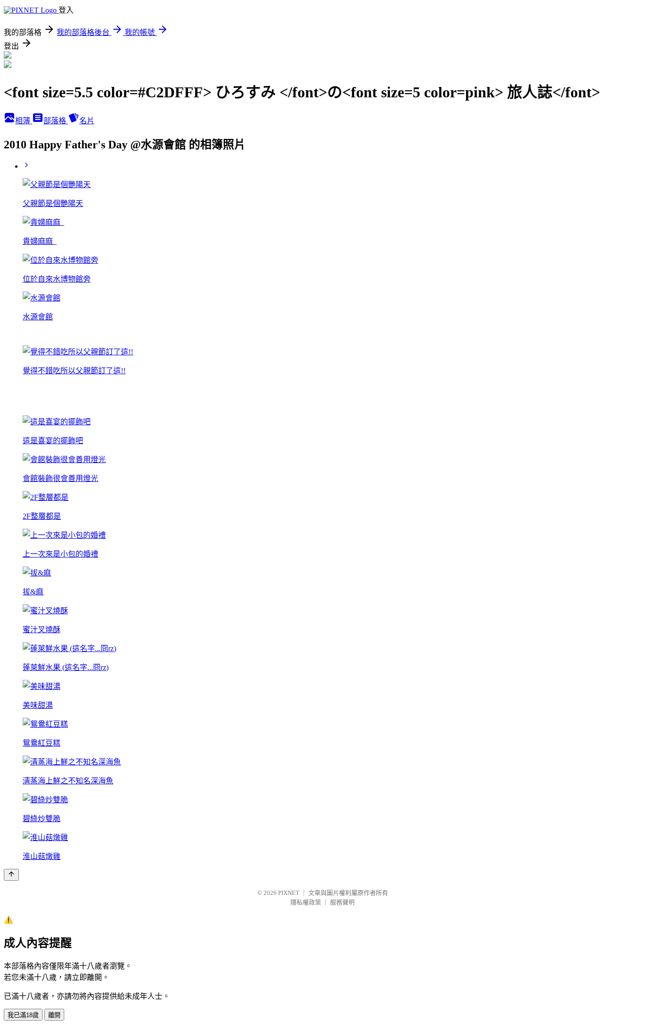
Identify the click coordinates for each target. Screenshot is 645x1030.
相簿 (23, 121)
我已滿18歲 (23, 1015)
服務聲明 (342, 902)
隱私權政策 (305, 902)
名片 (86, 121)
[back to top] (11, 875)
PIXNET (288, 892)
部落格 (55, 121)
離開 (54, 1015)
